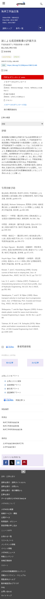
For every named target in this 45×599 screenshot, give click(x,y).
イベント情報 (6, 548)
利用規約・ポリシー (9, 521)
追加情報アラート (14, 385)
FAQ (3, 587)
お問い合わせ (6, 591)
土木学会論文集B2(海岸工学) (13, 443)
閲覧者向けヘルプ (8, 579)
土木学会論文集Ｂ (9, 447)
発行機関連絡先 (10, 109)
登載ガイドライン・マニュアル (13, 575)
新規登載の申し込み (9, 525)
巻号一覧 (19, 28)
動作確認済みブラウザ (10, 583)
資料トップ (7, 28)
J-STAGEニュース (8, 552)
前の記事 (9, 362)
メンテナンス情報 (8, 544)
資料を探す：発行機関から (11, 490)
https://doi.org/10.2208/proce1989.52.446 (22, 65)
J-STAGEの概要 (7, 509)
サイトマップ (6, 595)
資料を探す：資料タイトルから (13, 482)
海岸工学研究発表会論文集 (12, 429)
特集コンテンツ (7, 556)
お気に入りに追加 (14, 381)
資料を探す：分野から (10, 486)
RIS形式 (9, 85)
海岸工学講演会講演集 (11, 426)
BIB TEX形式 (10, 94)
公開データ (5, 517)
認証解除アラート (14, 392)
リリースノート (7, 540)
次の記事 (35, 362)
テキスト (9, 100)
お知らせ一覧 (6, 536)
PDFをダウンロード (14, 77)
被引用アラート (13, 388)
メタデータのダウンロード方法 (15, 105)
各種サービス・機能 (9, 513)
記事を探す (5, 494)
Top (23, 471)
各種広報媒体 (6, 560)
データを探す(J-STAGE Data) (12, 498)
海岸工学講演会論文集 (11, 422)
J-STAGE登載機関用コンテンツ (13, 571)
